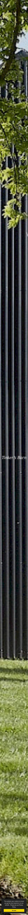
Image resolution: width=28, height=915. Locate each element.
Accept (14, 910)
